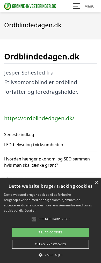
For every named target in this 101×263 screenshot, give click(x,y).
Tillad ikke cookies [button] (50, 244)
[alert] (50, 220)
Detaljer (30, 210)
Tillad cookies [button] (50, 232)
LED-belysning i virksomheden (33, 144)
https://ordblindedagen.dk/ (39, 118)
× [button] (96, 183)
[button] (50, 254)
